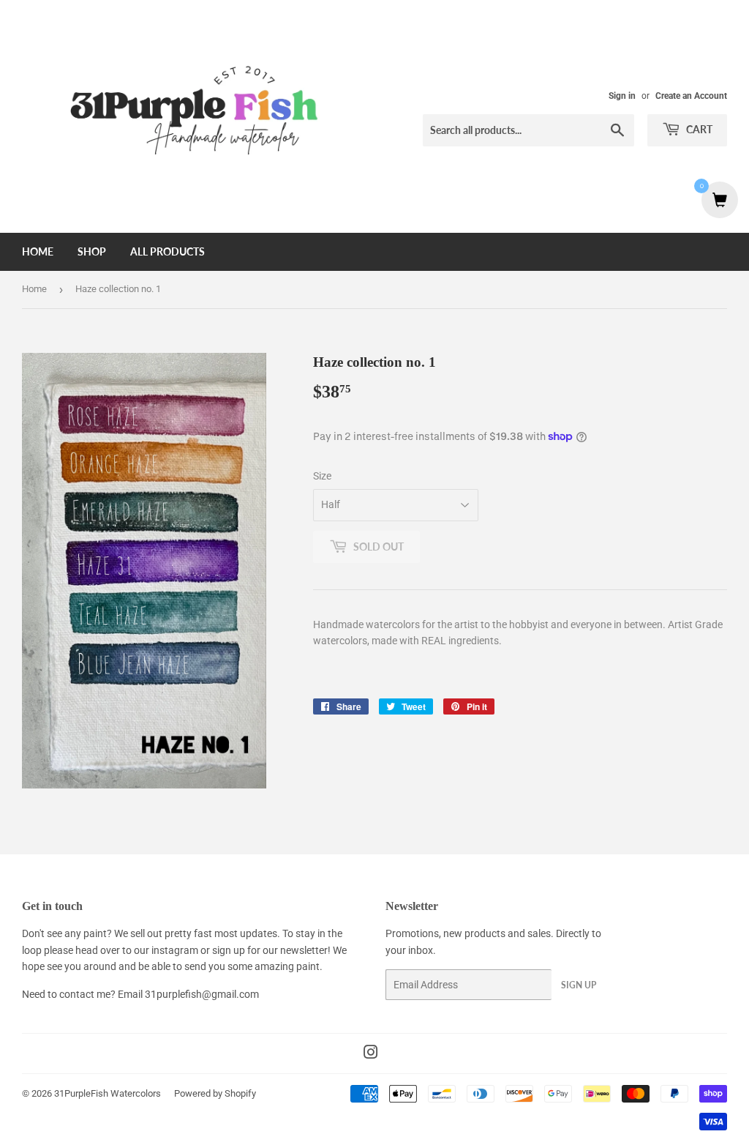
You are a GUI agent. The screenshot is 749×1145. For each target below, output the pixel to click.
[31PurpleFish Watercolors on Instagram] (371, 1054)
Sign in (622, 96)
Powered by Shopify (215, 1093)
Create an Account (691, 96)
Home (37, 251)
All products (167, 251)
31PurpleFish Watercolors (107, 1093)
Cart (698, 129)
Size (322, 476)
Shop (92, 251)
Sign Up (578, 985)
